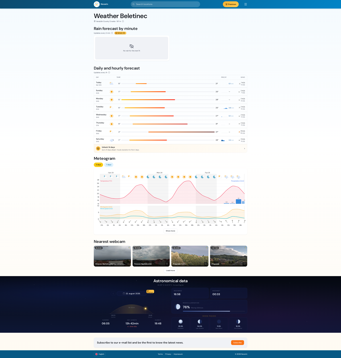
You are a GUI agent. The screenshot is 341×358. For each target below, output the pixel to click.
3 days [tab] (98, 165)
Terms (160, 354)
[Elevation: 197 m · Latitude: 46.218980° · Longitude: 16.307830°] (123, 21)
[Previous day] (113, 293)
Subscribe (237, 343)
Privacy (168, 354)
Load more (170, 270)
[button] (244, 4)
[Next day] (150, 293)
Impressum (178, 354)
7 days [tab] (108, 165)
